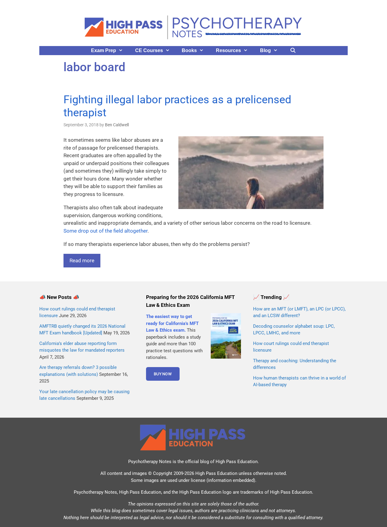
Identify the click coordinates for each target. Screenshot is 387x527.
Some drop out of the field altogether (105, 231)
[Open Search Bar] (293, 50)
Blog (265, 50)
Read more (82, 260)
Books (189, 50)
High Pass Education (237, 461)
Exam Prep (103, 50)
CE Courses (149, 50)
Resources (228, 50)
